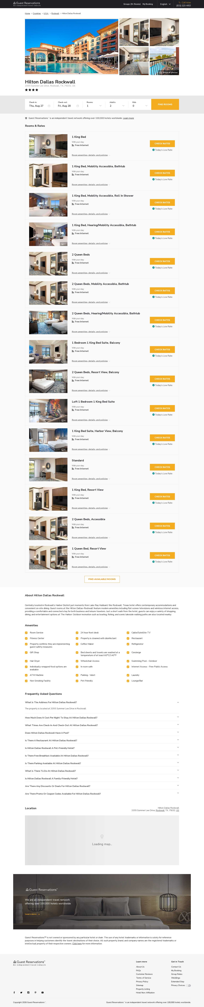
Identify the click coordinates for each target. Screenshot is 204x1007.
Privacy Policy (142, 981)
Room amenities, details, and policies (90, 155)
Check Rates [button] (162, 143)
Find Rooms (165, 104)
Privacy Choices (178, 985)
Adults (113, 102)
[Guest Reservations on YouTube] (41, 992)
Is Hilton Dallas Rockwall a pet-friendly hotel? (50, 748)
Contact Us (176, 966)
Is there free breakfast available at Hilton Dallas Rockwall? (57, 755)
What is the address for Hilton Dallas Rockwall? (51, 702)
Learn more (128, 118)
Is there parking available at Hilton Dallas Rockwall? (53, 763)
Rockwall (55, 13)
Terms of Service (143, 978)
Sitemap (139, 985)
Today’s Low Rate (163, 149)
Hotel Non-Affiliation (145, 992)
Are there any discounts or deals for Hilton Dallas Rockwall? (57, 786)
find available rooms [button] (102, 579)
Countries (37, 13)
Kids (134, 102)
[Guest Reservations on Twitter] (21, 992)
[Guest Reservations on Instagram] (28, 992)
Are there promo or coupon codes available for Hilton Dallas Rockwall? (63, 793)
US (177, 810)
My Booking (148, 4)
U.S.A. (46, 13)
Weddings (175, 978)
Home (27, 13)
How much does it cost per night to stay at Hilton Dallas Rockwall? (61, 717)
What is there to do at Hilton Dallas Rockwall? (50, 771)
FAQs (138, 970)
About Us (140, 966)
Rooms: (90, 102)
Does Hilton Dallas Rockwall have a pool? (47, 732)
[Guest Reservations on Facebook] (15, 992)
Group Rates (176, 974)
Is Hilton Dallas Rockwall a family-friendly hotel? (51, 778)
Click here (77, 943)
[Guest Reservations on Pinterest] (35, 992)
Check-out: (62, 102)
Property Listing (143, 989)
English (163, 4)
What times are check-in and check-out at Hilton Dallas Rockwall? (61, 725)
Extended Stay (177, 981)
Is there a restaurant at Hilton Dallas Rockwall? (51, 740)
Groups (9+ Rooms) (132, 4)
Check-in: (33, 102)
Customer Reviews (144, 974)
